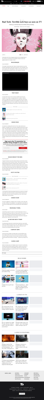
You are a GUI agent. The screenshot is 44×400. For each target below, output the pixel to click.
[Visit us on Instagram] (27, 1)
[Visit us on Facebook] (21, 1)
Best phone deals (36, 374)
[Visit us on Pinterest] (24, 1)
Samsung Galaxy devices (19, 375)
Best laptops (26, 374)
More (32, 3)
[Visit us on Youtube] (25, 1)
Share (4, 54)
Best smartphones (27, 377)
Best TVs (25, 375)
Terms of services (13, 150)
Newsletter (26, 54)
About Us (31, 387)
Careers (13, 390)
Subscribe (38, 1)
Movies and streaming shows (19, 377)
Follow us (22, 54)
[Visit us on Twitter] (22, 1)
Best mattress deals (37, 375)
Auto (29, 3)
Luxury (25, 3)
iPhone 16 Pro (17, 374)
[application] (15, 81)
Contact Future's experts (24, 387)
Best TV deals (36, 377)
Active (17, 3)
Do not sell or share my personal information (24, 390)
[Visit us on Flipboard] (28, 1)
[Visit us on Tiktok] (30, 1)
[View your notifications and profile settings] (36, 1)
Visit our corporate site (32, 397)
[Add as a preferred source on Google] (22, 394)
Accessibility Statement (15, 387)
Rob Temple (17, 26)
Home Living (21, 3)
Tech (13, 3)
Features (28, 26)
